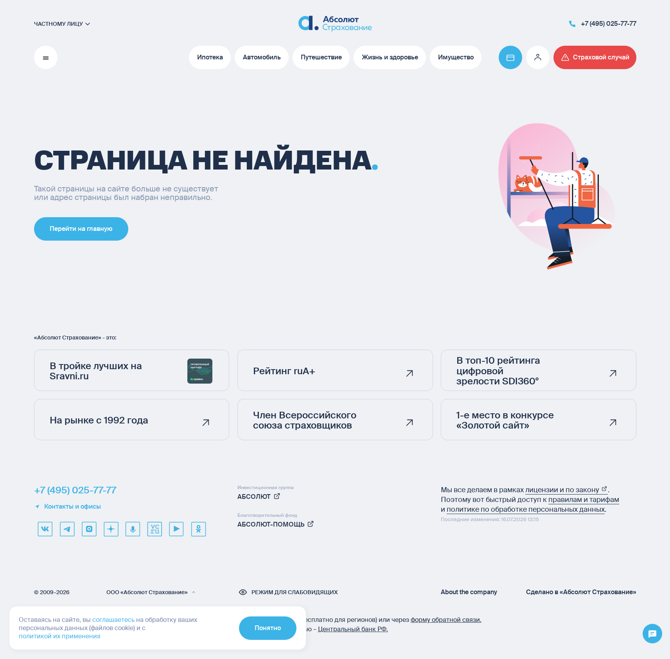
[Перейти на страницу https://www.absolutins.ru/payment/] (510, 57)
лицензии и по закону (563, 490)
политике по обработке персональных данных (526, 509)
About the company (469, 592)
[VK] (45, 529)
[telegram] (67, 529)
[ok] (198, 529)
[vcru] (154, 529)
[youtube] (176, 529)
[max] (89, 529)
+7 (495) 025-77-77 (75, 490)
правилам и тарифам (583, 499)
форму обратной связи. (446, 620)
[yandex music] (133, 529)
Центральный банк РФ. (353, 629)
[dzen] (111, 529)
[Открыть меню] (652, 634)
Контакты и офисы (72, 506)
